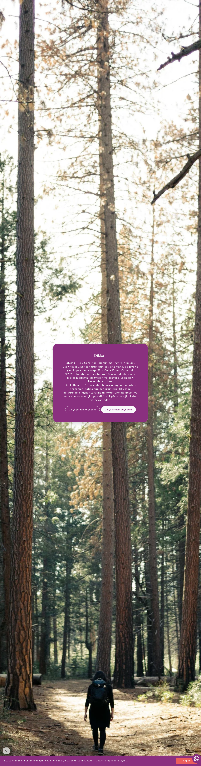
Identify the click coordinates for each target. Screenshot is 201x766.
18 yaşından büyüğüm (118, 409)
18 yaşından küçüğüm (82, 409)
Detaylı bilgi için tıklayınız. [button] (112, 760)
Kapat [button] (186, 761)
